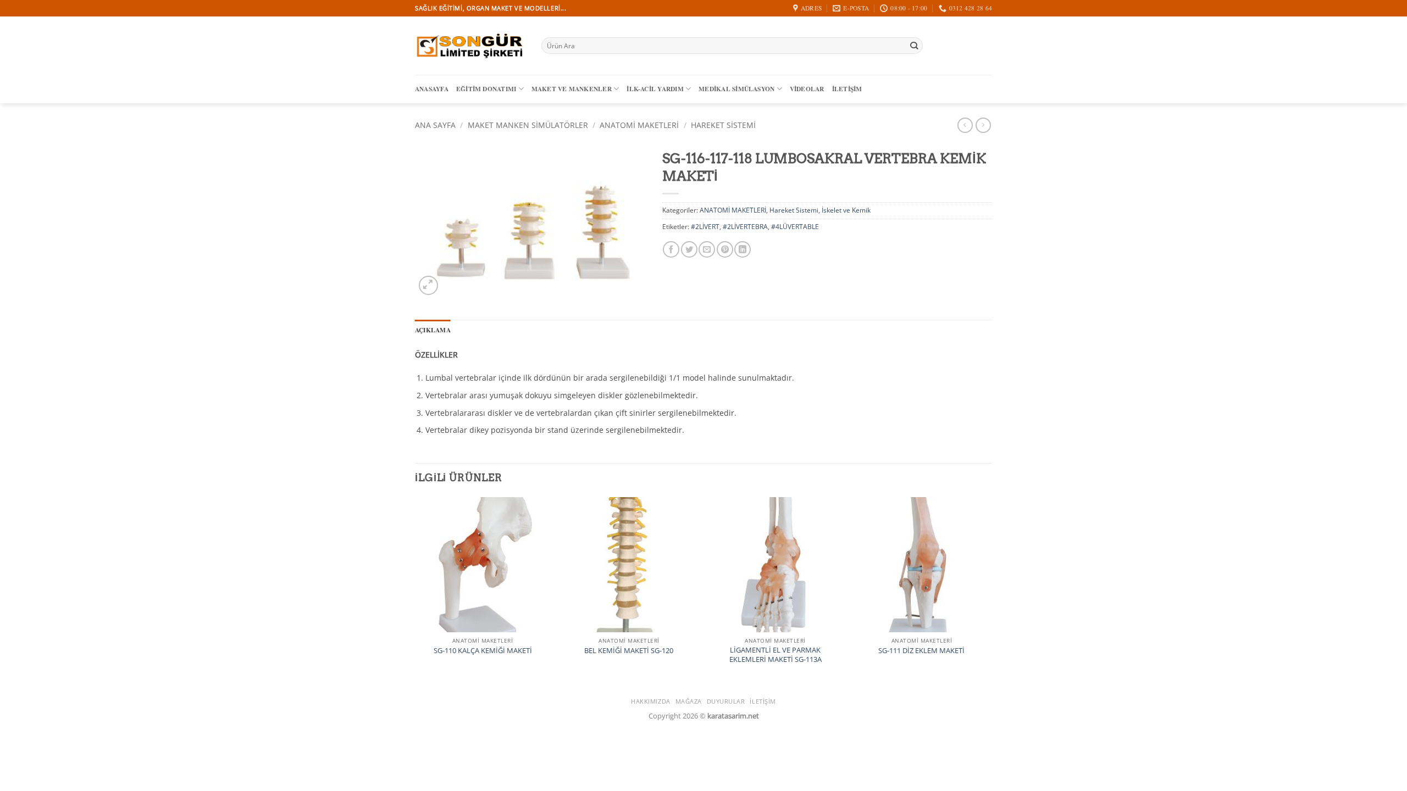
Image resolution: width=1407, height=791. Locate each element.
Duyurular (726, 701)
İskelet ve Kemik (846, 210)
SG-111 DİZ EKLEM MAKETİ (921, 650)
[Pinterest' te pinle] (725, 249)
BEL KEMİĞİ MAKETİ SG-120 (628, 650)
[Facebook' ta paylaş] (671, 249)
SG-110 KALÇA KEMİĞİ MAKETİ (483, 650)
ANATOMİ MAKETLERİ (639, 125)
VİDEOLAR (807, 88)
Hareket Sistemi (723, 125)
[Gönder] (913, 45)
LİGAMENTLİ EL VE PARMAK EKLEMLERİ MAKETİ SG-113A (775, 654)
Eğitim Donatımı (486, 88)
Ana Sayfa (435, 125)
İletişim (847, 88)
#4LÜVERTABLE (795, 226)
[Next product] (965, 125)
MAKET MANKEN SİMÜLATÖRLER (528, 125)
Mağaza (688, 701)
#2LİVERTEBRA (745, 226)
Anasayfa (431, 88)
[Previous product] (983, 125)
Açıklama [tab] (433, 330)
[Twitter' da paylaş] (689, 249)
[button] (428, 285)
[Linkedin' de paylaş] (742, 249)
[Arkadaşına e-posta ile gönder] (707, 249)
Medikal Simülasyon (736, 88)
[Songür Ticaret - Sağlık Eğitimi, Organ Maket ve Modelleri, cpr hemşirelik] (470, 45)
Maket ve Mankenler (571, 88)
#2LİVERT (705, 226)
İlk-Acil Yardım (655, 88)
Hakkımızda (651, 701)
